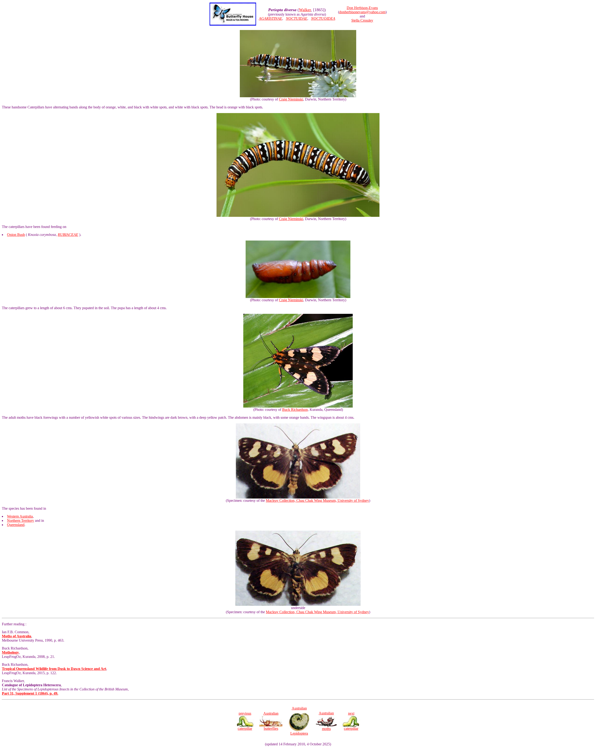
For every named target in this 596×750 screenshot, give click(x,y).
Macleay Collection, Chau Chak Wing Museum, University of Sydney (317, 500)
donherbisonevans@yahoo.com (362, 12)
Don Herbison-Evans (362, 8)
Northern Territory (20, 520)
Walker (305, 9)
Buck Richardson (295, 410)
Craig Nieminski (291, 99)
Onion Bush (16, 235)
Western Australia (20, 516)
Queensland (15, 525)
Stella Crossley (362, 20)
